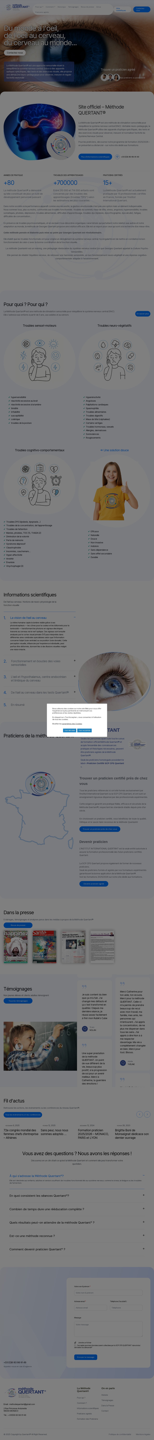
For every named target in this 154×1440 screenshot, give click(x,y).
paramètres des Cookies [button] (72, 724)
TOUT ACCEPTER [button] (84, 730)
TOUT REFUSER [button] (69, 730)
